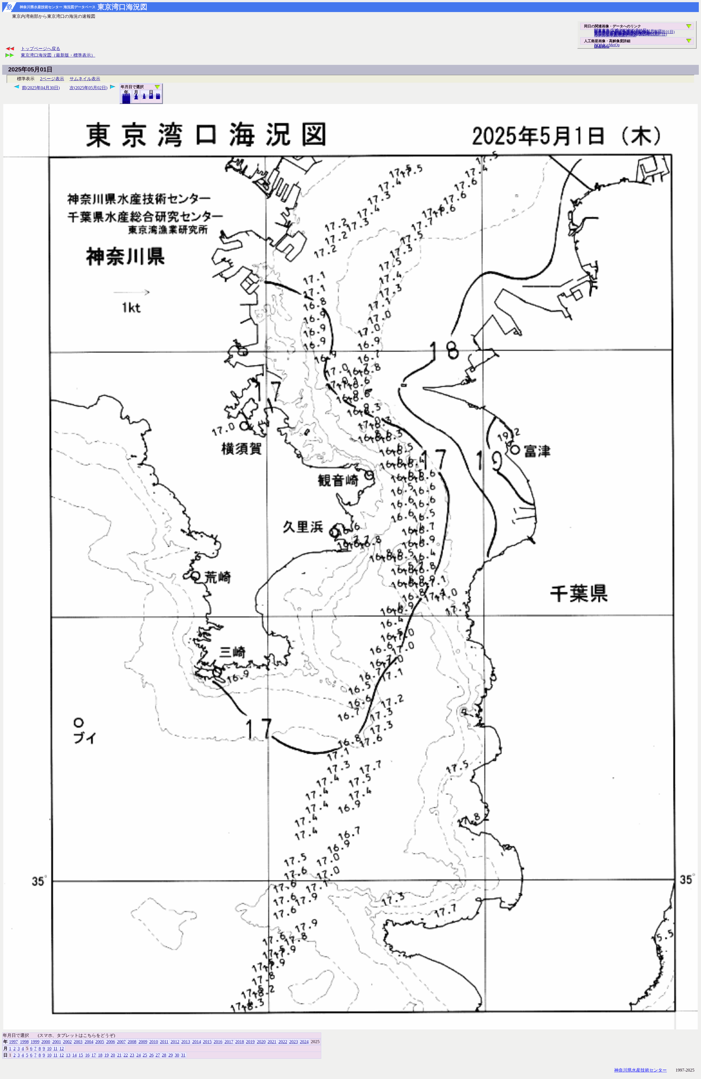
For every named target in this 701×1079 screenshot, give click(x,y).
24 (138, 1055)
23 (132, 1055)
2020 (261, 1041)
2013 (185, 1041)
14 (74, 1055)
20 (151, 97)
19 (106, 1055)
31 (158, 97)
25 (145, 1055)
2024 (126, 102)
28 (164, 1055)
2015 (207, 1041)
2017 (229, 1041)
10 (144, 97)
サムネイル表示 (85, 78)
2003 (78, 1041)
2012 (175, 1041)
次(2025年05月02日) (88, 87)
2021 (272, 1041)
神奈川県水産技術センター (640, 1070)
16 (87, 1055)
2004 (89, 1041)
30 (177, 1055)
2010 (153, 1041)
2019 (250, 1041)
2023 (293, 1041)
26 (151, 1055)
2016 (218, 1041)
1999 (35, 1041)
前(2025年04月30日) (41, 87)
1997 (13, 1041)
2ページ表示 (52, 78)
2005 (99, 1041)
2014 (196, 1041)
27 (158, 1055)
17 (93, 1055)
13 (68, 1055)
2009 (143, 1041)
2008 (132, 1041)
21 (119, 1055)
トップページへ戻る (40, 48)
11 (55, 1048)
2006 (110, 1041)
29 (170, 1055)
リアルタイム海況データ (615, 35)
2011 (164, 1041)
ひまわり (602, 46)
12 (136, 98)
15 (81, 1055)
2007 (121, 1041)
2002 (67, 1041)
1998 (24, 1041)
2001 (56, 1041)
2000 (45, 1041)
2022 (282, 1041)
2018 (239, 1041)
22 (125, 1055)
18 (100, 1055)
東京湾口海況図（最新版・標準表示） (58, 55)
